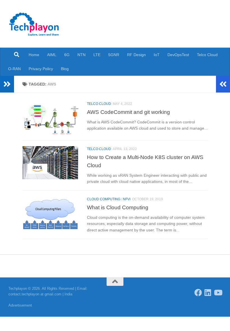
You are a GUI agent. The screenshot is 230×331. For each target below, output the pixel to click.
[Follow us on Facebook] (198, 292)
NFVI (126, 199)
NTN (81, 54)
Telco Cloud (207, 54)
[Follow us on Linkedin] (208, 292)
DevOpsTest (178, 54)
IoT (157, 54)
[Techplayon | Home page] (34, 23)
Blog (65, 68)
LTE (96, 54)
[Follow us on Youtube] (218, 292)
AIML (51, 54)
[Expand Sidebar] (7, 84)
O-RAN (14, 68)
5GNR (113, 54)
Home (34, 54)
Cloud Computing (103, 199)
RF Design (136, 54)
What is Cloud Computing (117, 207)
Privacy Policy (41, 68)
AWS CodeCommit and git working (128, 112)
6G (67, 54)
